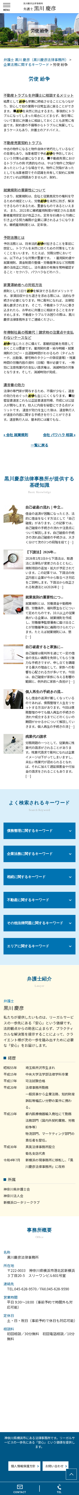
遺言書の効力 (14, 384)
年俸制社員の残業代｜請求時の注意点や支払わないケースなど (39, 335)
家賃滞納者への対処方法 (23, 284)
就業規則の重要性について (25, 190)
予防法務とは (14, 237)
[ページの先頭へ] (71, 1474)
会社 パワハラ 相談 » (59, 434)
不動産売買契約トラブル (23, 142)
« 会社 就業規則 (16, 434)
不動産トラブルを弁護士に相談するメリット (39, 95)
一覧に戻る (39, 445)
